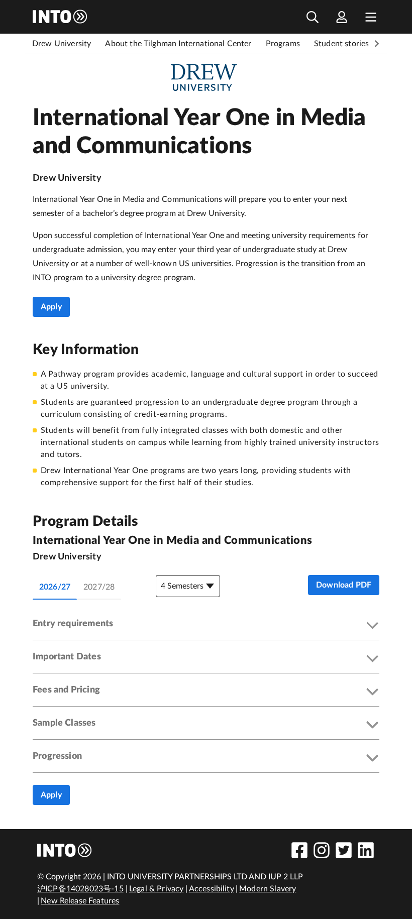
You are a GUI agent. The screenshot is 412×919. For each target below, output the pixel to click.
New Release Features (80, 901)
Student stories (341, 44)
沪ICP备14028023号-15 (80, 889)
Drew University (61, 44)
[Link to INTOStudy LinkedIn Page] (366, 850)
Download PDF (343, 585)
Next (377, 44)
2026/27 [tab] (54, 587)
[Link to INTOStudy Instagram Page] (322, 850)
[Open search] (312, 17)
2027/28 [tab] (99, 587)
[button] (206, 626)
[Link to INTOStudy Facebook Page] (299, 850)
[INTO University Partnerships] (64, 850)
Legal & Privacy (156, 889)
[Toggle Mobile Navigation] (370, 17)
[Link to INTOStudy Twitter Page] (344, 850)
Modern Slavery (267, 889)
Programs (283, 44)
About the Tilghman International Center (178, 44)
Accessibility (211, 889)
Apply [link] (51, 307)
